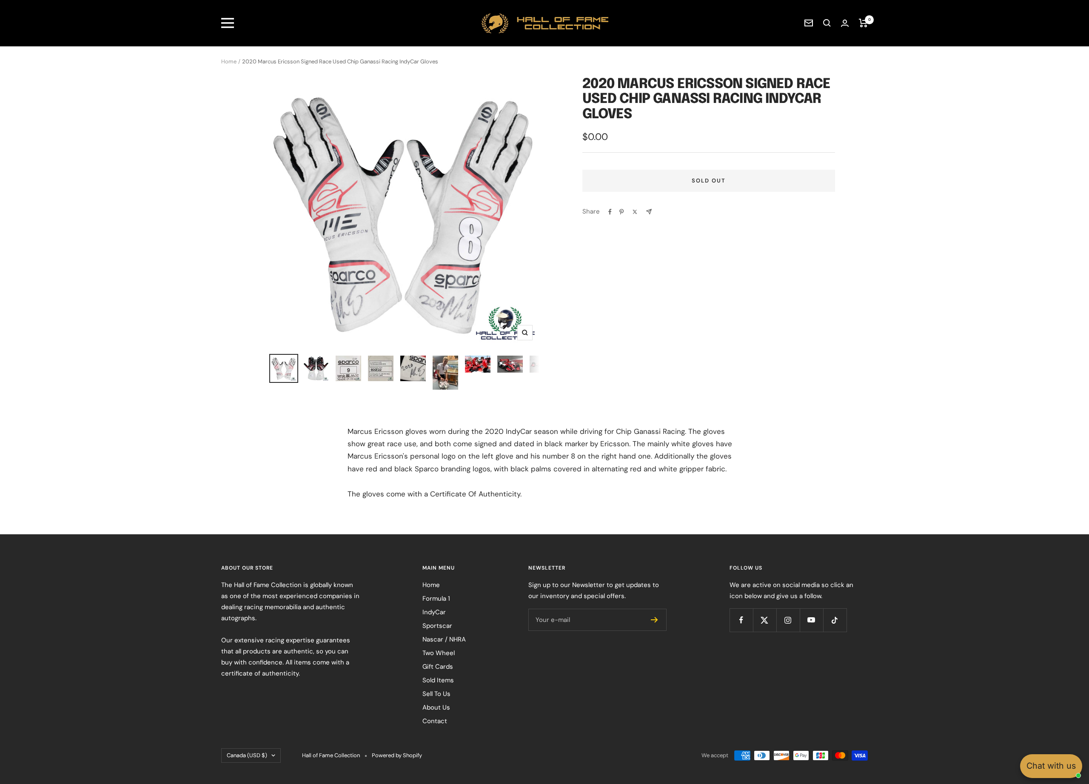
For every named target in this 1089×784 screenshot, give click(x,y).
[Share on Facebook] (610, 212)
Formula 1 (436, 598)
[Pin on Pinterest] (621, 212)
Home (229, 61)
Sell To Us (436, 694)
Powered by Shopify (397, 755)
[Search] (827, 23)
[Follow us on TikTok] (835, 620)
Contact (434, 721)
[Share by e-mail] (649, 211)
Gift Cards (437, 666)
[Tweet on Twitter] (635, 212)
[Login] (845, 23)
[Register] (654, 620)
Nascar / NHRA (444, 639)
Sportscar (437, 625)
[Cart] (863, 23)
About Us (436, 707)
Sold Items (438, 680)
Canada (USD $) (247, 755)
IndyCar (434, 612)
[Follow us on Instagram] (788, 620)
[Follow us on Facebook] (741, 620)
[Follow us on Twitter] (764, 620)
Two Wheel (438, 653)
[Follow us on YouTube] (811, 620)
